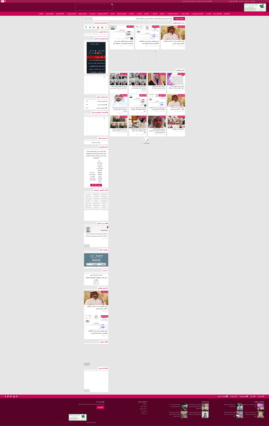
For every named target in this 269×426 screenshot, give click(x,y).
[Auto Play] (98, 53)
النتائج (93, 185)
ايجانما (92, 14)
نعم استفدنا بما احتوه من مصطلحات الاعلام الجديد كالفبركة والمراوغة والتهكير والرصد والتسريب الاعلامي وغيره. (100, 171)
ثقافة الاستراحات (104, 199)
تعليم (40, 14)
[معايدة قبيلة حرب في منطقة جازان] (260, 410)
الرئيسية (252, 1)
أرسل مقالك (143, 413)
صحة (112, 14)
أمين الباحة (88, 196)
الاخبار (252, 396)
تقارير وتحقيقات (121, 14)
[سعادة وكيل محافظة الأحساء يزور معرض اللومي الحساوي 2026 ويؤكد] (205, 410)
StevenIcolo (104, 230)
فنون (138, 14)
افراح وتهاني (71, 14)
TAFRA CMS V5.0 (63, 422)
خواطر (146, 14)
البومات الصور (222, 396)
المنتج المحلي (96, 205)
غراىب (208, 14)
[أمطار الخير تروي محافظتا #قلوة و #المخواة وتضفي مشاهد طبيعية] (184, 418)
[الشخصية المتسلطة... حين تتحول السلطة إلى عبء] (184, 410)
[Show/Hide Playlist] (102, 53)
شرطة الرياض (104, 201)
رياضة (154, 14)
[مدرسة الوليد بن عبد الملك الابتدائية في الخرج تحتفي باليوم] (260, 418)
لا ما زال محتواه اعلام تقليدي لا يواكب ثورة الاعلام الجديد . (92, 177)
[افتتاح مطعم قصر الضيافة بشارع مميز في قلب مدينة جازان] (239, 418)
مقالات (131, 14)
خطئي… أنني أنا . (167, 19)
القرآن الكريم (59, 14)
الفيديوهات (242, 396)
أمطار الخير (104, 196)
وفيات (161, 14)
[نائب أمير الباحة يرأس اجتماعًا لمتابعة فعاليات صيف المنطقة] (205, 418)
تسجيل (240, 1)
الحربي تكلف (88, 199)
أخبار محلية (184, 14)
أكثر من (96, 196)
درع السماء (96, 199)
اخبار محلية (88, 203)
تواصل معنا (144, 411)
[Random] (100, 53)
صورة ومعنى (49, 14)
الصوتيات (232, 396)
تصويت (99, 185)
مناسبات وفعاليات (172, 14)
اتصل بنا (100, 407)
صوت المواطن (81, 14)
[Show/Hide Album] (102, 52)
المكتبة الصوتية (143, 409)
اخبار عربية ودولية (197, 14)
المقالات (144, 404)
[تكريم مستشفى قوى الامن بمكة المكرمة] (239, 410)
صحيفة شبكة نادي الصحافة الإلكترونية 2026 (76, 422)
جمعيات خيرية (217, 14)
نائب (88, 194)
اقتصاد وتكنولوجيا (102, 14)
